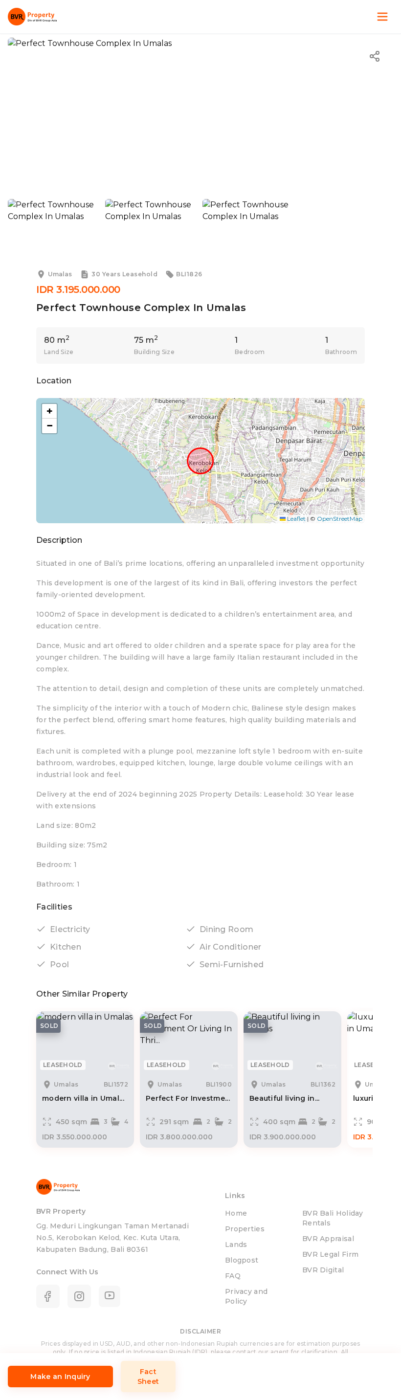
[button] (49, 411)
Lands (236, 1244)
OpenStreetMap (339, 518)
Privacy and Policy (246, 1296)
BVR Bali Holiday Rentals (332, 1218)
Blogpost (241, 1260)
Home (236, 1213)
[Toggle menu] (382, 16)
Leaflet (296, 518)
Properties (245, 1228)
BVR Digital (323, 1270)
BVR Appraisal (328, 1238)
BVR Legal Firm (330, 1254)
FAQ (233, 1275)
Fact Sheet (148, 1376)
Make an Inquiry (60, 1376)
